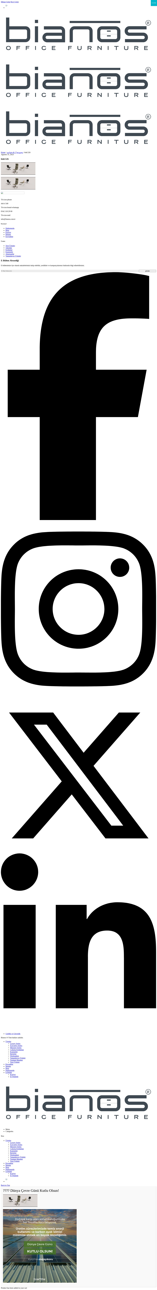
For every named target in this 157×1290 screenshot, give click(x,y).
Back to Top (5, 1185)
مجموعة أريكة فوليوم (15, 152)
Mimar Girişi (5, 2)
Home (3, 152)
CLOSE (154, 3)
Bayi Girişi (15, 2)
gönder (147, 271)
